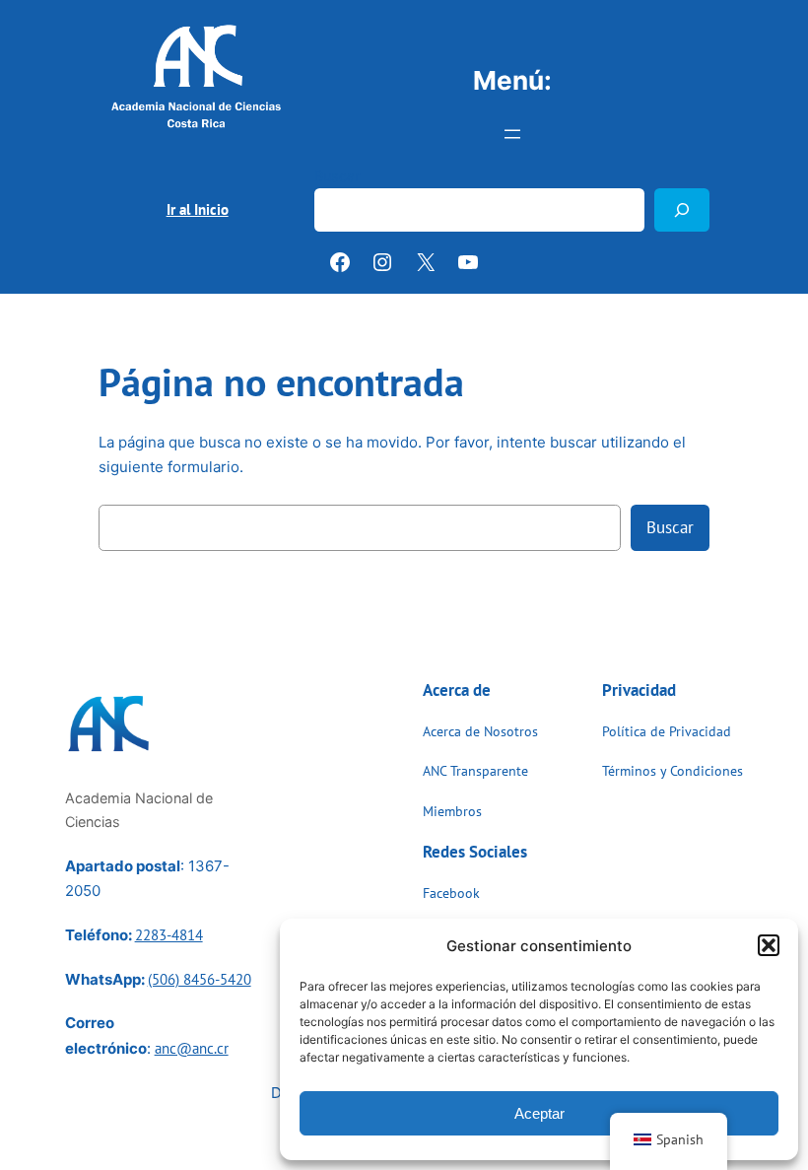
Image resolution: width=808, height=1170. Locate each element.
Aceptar (539, 1113)
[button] (768, 945)
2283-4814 (169, 935)
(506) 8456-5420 (199, 979)
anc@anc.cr (192, 1048)
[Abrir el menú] (512, 134)
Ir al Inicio (198, 209)
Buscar (337, 176)
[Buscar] (681, 209)
